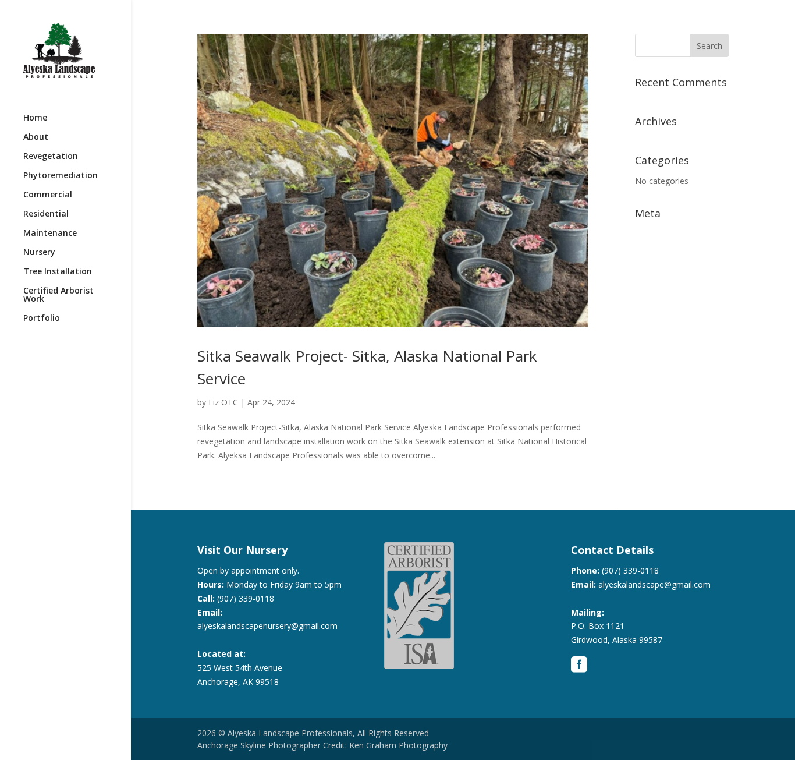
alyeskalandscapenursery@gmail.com (267, 625)
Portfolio (41, 318)
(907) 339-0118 (245, 598)
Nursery (39, 252)
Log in (646, 233)
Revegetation (50, 156)
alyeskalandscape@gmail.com (654, 584)
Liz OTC (223, 402)
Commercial (47, 195)
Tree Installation (57, 272)
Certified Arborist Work (58, 295)
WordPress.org (663, 287)
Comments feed (665, 269)
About (35, 137)
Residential (46, 214)
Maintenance (50, 233)
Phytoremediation (60, 176)
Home (35, 118)
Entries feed (657, 251)
